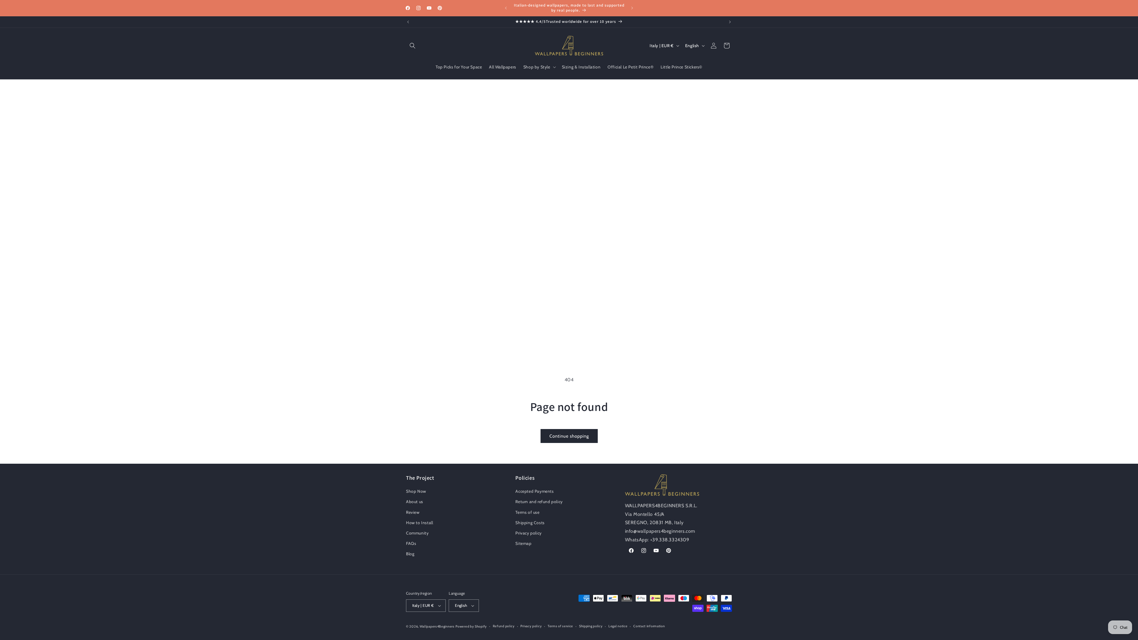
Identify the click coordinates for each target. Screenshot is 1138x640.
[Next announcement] (632, 8)
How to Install (419, 522)
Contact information (649, 626)
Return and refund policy (538, 502)
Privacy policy (528, 533)
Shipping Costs (529, 522)
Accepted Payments (534, 491)
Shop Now (416, 491)
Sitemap (523, 543)
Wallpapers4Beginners (437, 626)
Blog (410, 554)
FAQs (411, 543)
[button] (412, 45)
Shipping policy (591, 626)
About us (414, 502)
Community (417, 533)
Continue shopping (569, 436)
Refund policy (504, 626)
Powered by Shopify (471, 626)
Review (413, 512)
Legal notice (617, 626)
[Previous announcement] (505, 8)
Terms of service (560, 626)
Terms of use (527, 512)
